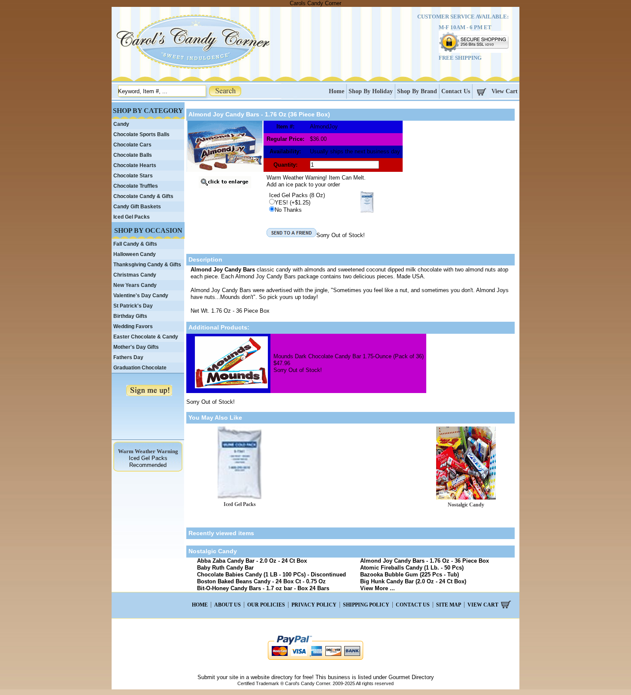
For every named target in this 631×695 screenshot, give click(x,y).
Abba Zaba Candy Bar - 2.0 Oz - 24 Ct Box (252, 561)
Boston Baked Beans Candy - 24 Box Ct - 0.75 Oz (261, 581)
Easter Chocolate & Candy (145, 337)
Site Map (448, 605)
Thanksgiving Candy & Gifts (147, 265)
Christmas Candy (134, 275)
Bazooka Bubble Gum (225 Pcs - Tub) (409, 574)
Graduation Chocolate (140, 368)
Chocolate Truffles (135, 186)
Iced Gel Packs (240, 504)
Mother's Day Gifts (136, 347)
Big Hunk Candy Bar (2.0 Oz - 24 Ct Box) (413, 581)
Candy (121, 124)
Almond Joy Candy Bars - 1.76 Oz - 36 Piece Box (424, 561)
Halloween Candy (134, 254)
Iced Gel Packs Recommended (148, 461)
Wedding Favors (133, 326)
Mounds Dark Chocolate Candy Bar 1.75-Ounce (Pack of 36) (348, 356)
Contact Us (455, 91)
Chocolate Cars (132, 145)
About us (227, 605)
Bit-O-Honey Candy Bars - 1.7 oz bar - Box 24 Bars (263, 588)
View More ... (377, 588)
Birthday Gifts (130, 316)
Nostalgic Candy (466, 505)
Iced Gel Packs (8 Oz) (297, 195)
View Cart (504, 91)
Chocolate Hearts (134, 165)
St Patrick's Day (133, 306)
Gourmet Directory (411, 677)
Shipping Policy (366, 605)
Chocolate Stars (133, 176)
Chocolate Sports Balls (141, 134)
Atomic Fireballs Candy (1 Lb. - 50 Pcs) (412, 567)
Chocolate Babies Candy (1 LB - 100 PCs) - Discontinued (271, 574)
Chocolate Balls (132, 155)
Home (336, 91)
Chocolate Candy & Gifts (143, 196)
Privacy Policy (314, 605)
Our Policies (266, 605)
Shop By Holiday (371, 91)
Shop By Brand (417, 91)
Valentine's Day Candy (140, 296)
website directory (272, 677)
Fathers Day (128, 357)
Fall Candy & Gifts (135, 244)
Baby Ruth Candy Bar (225, 567)
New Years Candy (135, 285)
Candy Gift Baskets (137, 207)
